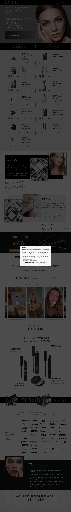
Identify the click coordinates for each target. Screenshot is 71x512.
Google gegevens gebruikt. (27, 259)
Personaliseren (35, 264)
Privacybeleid (25, 247)
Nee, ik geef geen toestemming (41, 262)
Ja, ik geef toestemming (29, 262)
